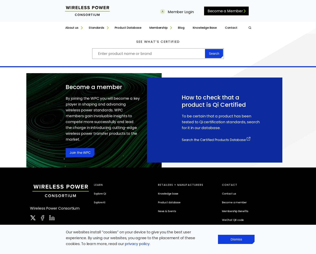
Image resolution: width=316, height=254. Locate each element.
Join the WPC (80, 152)
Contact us (229, 193)
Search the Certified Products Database (214, 140)
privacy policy (137, 243)
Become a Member (225, 11)
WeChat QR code (233, 220)
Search (214, 53)
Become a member (234, 202)
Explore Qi (100, 193)
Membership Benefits (235, 211)
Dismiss (236, 239)
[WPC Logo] (60, 192)
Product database (169, 202)
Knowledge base (168, 193)
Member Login (180, 11)
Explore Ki (99, 202)
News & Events (167, 211)
